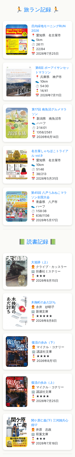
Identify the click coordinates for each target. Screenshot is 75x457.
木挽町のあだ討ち (43, 302)
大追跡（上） (40, 262)
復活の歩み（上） (43, 382)
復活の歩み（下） (44, 342)
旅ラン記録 (37, 9)
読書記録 (37, 241)
